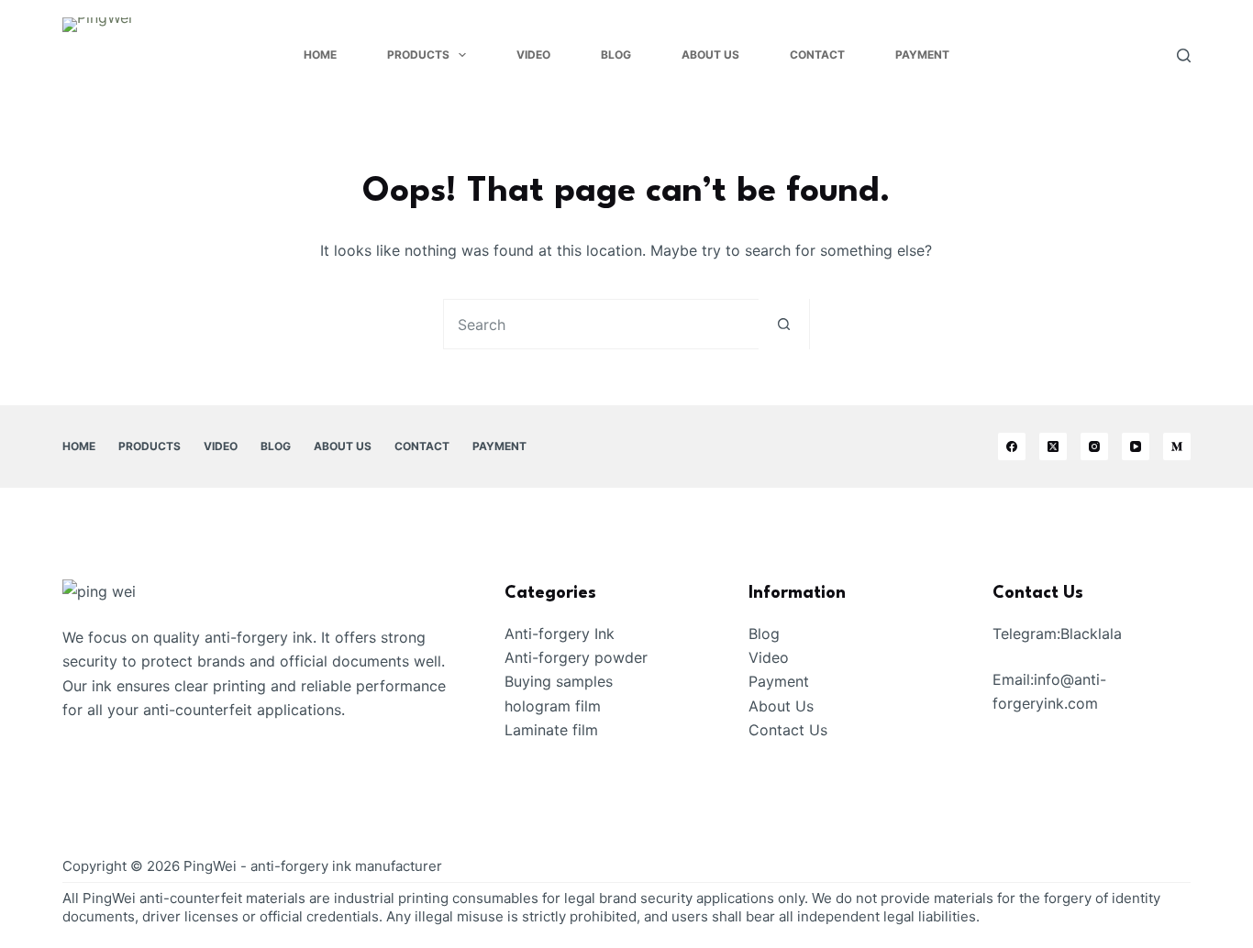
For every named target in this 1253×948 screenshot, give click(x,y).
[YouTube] (1135, 446)
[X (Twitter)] (1053, 446)
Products (418, 54)
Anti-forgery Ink (560, 633)
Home (320, 54)
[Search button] (784, 324)
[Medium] (1177, 446)
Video (533, 54)
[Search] (1184, 55)
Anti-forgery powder (576, 657)
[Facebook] (1012, 446)
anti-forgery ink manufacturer (346, 866)
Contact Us (787, 730)
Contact (817, 54)
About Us (710, 54)
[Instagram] (1094, 446)
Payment (922, 54)
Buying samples (559, 681)
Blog (616, 54)
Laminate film (551, 730)
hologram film (553, 706)
